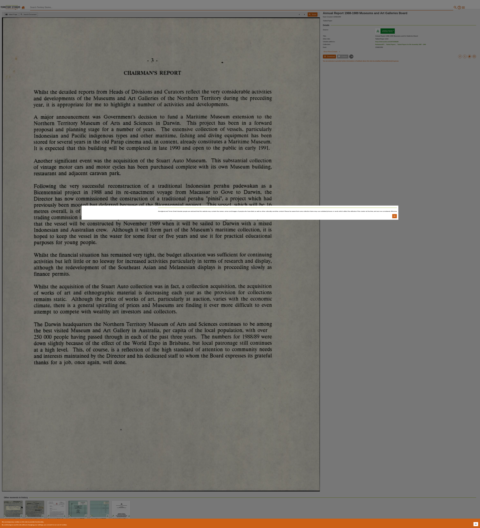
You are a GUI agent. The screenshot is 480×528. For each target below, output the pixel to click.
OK (395, 216)
